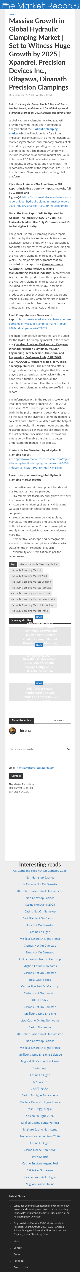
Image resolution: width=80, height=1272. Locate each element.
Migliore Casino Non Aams (40, 1129)
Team (17, 1254)
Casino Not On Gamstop (40, 911)
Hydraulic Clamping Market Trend (29, 610)
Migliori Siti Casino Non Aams (40, 1061)
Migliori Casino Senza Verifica (40, 1122)
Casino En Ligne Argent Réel (40, 1163)
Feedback (19, 1260)
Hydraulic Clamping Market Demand (31, 581)
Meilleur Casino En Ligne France (40, 938)
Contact (18, 1247)
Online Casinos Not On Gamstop (40, 959)
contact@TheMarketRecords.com (35, 767)
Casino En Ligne (40, 932)
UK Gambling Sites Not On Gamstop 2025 (40, 870)
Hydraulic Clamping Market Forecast (31, 587)
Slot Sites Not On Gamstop (40, 918)
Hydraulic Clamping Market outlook (30, 593)
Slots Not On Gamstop (40, 925)
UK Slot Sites (40, 1000)
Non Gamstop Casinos (40, 877)
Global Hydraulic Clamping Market (39, 564)
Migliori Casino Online (40, 1184)
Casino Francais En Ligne (40, 1177)
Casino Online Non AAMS (40, 1150)
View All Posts (61, 720)
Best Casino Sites (40, 979)
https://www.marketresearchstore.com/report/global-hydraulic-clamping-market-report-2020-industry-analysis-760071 (40, 324)
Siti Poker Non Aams (40, 1170)
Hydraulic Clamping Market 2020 (29, 576)
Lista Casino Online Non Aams (40, 1020)
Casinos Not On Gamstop (40, 945)
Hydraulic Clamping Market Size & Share (33, 605)
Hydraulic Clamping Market (26, 570)
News (12, 14)
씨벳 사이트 (40, 1082)
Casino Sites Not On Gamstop (40, 986)
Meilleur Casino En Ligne (40, 1013)
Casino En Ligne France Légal (40, 1095)
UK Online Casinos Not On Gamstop (40, 891)
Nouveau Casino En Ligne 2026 (40, 1136)
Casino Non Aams (40, 1027)
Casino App (40, 1068)
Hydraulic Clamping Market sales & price (33, 599)
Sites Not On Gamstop (40, 952)
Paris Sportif (40, 1157)
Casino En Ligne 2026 (40, 1116)
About (17, 1241)
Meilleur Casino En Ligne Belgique (40, 1054)
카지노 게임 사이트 (40, 1109)
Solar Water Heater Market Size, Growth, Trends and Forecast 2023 (40, 693)
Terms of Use (21, 1267)
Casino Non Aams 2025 (40, 904)
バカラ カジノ (40, 1088)
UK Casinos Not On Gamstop (40, 884)
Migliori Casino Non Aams (40, 966)
